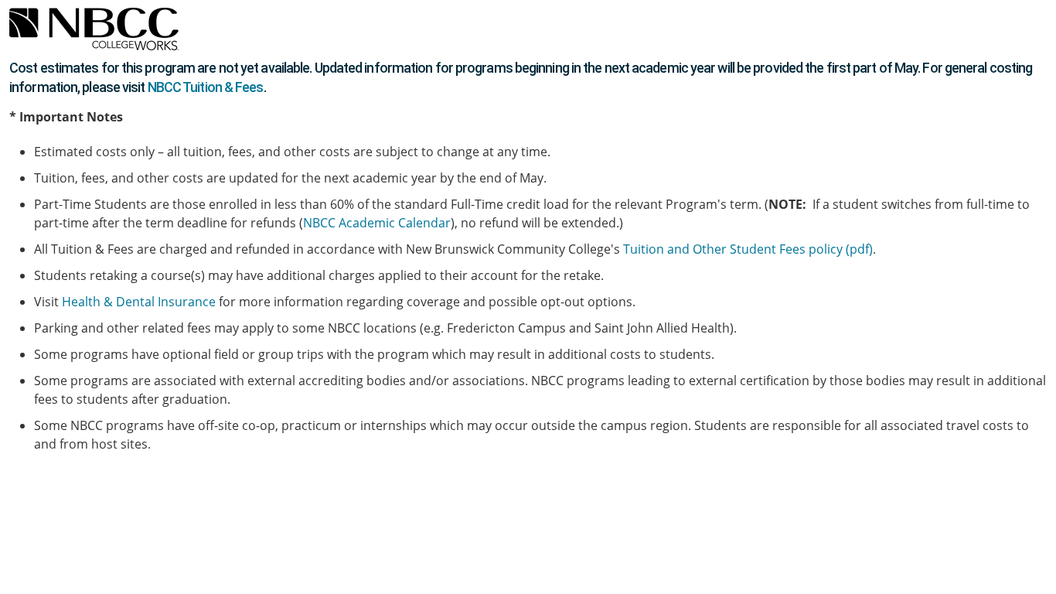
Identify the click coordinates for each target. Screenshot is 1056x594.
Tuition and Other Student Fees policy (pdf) (748, 249)
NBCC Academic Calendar (377, 222)
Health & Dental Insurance (139, 301)
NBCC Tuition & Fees (206, 87)
